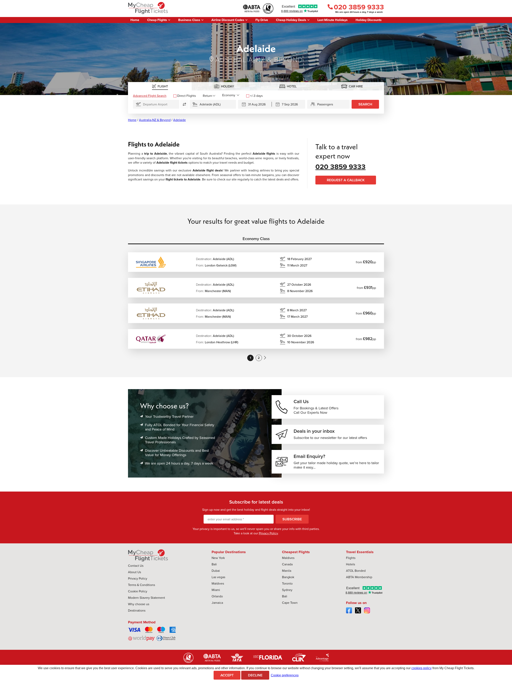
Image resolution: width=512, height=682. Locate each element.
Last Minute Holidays (332, 20)
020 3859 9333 (359, 7)
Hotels (350, 564)
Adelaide (179, 120)
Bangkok (288, 577)
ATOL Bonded (356, 570)
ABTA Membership (359, 577)
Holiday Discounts (369, 20)
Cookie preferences (285, 675)
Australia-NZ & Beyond (155, 120)
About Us (134, 572)
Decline (255, 675)
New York (218, 558)
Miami (216, 590)
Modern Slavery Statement (146, 597)
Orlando (217, 596)
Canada (287, 564)
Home (134, 20)
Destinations (136, 610)
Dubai (216, 570)
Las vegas (218, 577)
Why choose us (138, 604)
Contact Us (135, 565)
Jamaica (217, 602)
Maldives (218, 583)
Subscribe (292, 519)
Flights (350, 558)
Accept (227, 675)
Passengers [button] (325, 104)
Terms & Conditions (141, 585)
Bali (214, 564)
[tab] (160, 86)
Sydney (287, 590)
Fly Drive (261, 20)
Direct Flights (186, 95)
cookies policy (421, 668)
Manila (286, 570)
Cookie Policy (137, 591)
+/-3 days (256, 95)
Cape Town (290, 602)
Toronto (287, 583)
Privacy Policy (268, 533)
